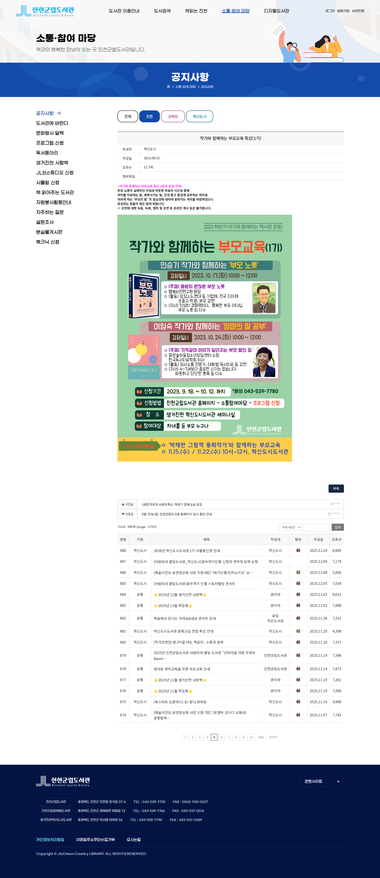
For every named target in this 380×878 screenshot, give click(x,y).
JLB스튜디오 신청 (55, 172)
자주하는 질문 (50, 212)
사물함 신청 (47, 182)
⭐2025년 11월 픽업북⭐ (173, 690)
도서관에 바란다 (52, 123)
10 (251, 737)
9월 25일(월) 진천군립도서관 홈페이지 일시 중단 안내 (177, 514)
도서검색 (162, 11)
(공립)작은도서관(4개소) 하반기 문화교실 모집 (172, 504)
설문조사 (45, 222)
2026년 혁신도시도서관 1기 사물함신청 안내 (187, 550)
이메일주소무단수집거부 (95, 839)
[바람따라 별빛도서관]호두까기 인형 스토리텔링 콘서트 (194, 583)
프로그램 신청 (50, 143)
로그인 (330, 11)
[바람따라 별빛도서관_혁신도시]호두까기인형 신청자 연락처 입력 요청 (206, 561)
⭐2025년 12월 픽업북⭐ (173, 605)
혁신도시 (199, 116)
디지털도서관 (276, 11)
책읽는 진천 (196, 11)
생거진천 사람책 (52, 163)
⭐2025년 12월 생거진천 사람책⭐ (180, 594)
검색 (338, 527)
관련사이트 (313, 781)
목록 (336, 488)
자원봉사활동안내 (53, 202)
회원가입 (343, 11)
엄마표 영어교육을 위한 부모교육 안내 (182, 668)
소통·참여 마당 (236, 11)
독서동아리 (47, 153)
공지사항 (45, 113)
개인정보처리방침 (50, 839)
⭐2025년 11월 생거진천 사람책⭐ (180, 679)
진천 (149, 116)
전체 (127, 116)
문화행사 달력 (50, 133)
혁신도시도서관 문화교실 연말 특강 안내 (183, 631)
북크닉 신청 (47, 242)
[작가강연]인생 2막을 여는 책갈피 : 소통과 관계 (188, 642)
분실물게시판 (49, 232)
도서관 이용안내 (124, 11)
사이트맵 (358, 11)
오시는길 (134, 839)
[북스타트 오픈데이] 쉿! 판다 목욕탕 (180, 701)
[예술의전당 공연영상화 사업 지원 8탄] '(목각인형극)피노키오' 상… (203, 572)
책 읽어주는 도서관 (55, 192)
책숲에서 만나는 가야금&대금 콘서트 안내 (185, 618)
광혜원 (173, 116)
